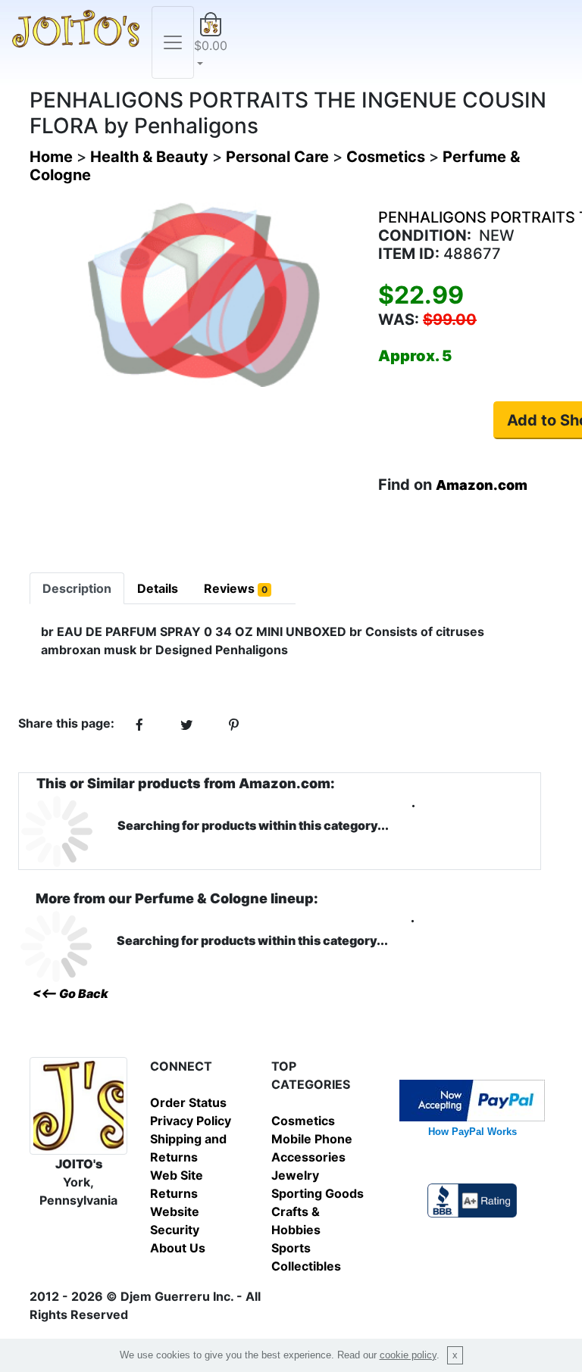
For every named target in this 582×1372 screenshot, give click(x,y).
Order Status (188, 1102)
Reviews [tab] (236, 588)
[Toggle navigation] (173, 42)
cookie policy (408, 1355)
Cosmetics (303, 1120)
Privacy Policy (190, 1120)
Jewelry (295, 1175)
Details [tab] (157, 588)
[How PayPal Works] (472, 1098)
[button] (210, 42)
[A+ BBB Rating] (472, 1198)
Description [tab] (76, 588)
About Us (177, 1247)
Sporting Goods (317, 1193)
